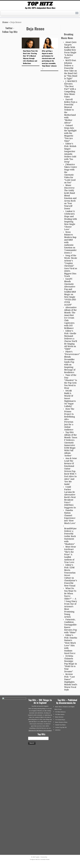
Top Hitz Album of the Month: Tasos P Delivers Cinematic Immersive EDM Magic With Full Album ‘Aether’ (70, 594)
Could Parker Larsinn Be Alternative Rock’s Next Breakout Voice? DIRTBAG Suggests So (70, 647)
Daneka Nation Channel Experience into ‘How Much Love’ (70, 666)
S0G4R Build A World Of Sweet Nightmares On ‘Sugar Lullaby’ (70, 548)
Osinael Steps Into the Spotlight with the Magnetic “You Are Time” (70, 283)
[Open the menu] (76, 13)
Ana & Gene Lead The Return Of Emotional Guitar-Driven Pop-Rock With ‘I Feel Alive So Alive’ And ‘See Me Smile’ (70, 621)
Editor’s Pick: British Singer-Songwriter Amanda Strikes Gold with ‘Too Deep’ (70, 302)
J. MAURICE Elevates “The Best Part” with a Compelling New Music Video (70, 239)
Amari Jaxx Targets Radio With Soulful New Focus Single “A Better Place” (70, 200)
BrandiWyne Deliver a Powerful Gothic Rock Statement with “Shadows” (70, 686)
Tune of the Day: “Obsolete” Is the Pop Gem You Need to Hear (70, 531)
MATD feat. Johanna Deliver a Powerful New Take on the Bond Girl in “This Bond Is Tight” (70, 219)
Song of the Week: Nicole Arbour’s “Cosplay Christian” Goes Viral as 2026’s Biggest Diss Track (70, 415)
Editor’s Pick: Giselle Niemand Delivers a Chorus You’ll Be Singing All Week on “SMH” (70, 490)
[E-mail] (4, 13)
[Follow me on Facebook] (7, 13)
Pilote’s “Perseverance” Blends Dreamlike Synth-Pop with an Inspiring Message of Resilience (72, 512)
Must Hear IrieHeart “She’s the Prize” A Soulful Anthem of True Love (70, 705)
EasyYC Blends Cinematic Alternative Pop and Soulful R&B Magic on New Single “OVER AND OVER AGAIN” (70, 442)
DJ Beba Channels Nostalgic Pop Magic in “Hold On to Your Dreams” (70, 814)
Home (5, 22)
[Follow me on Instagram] (11, 13)
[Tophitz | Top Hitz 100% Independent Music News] (40, 4)
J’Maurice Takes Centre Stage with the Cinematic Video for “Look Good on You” (70, 323)
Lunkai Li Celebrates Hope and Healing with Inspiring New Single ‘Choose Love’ (70, 370)
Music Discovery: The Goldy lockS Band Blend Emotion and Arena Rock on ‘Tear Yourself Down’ (70, 347)
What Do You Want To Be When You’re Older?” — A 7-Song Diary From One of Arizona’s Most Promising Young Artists (70, 752)
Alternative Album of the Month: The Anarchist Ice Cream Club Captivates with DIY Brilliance (70, 467)
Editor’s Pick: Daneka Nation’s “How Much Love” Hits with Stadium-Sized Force (70, 794)
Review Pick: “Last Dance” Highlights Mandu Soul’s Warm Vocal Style (70, 832)
